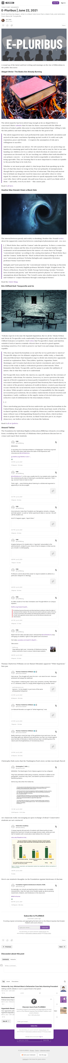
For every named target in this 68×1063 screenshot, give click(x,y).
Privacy (32, 1050)
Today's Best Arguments (10, 7)
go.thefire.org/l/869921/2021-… (21, 456)
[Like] (3, 25)
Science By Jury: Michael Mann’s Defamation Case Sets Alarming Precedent (29, 986)
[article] (34, 989)
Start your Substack (29, 1055)
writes (61, 238)
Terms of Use (42, 1030)
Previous (8, 947)
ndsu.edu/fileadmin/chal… (19, 837)
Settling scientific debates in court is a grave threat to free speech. (21, 989)
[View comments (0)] (7, 25)
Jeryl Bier (8, 19)
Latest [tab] (8, 981)
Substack (25, 1059)
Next (61, 947)
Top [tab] (3, 981)
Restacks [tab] (13, 959)
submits (19, 125)
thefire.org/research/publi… (19, 607)
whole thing (13, 282)
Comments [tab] (5, 959)
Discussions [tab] (15, 981)
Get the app (42, 1055)
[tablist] (9, 959)
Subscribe (55, 3)
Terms (37, 1050)
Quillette (15, 423)
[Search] (65, 981)
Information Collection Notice (33, 1031)
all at (9, 423)
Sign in (63, 3)
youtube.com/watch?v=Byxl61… (27, 640)
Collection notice (45, 1050)
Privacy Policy (47, 1031)
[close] (51, 999)
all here (10, 186)
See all (5, 1021)
